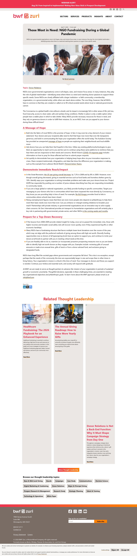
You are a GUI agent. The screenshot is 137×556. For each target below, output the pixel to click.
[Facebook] (30, 287)
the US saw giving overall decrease (57, 174)
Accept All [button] (125, 550)
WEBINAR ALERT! (68, 2)
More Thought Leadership (68, 470)
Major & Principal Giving (77, 486)
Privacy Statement (19, 534)
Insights (98, 16)
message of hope (55, 141)
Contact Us (17, 529)
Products (87, 16)
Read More (26, 357)
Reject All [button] (115, 550)
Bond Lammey (69, 79)
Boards (49, 481)
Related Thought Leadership (68, 298)
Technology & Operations (33, 496)
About (108, 16)
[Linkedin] (24, 287)
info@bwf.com (28, 277)
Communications (85, 481)
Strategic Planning (76, 491)
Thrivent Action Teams (73, 164)
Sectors (64, 16)
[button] (123, 9)
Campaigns (59, 481)
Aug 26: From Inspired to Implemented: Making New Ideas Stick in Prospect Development (68, 5)
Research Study (59, 491)
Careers (30, 534)
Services (75, 16)
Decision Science (102, 481)
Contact (118, 16)
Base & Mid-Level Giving (33, 481)
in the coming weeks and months (95, 211)
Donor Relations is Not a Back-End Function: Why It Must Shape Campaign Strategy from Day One (100, 432)
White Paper (51, 496)
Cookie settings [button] (105, 550)
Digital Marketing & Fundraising (36, 486)
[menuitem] (123, 9)
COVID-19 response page (93, 152)
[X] (27, 287)
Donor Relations (35, 87)
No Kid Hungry (81, 194)
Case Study (71, 481)
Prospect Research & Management (37, 491)
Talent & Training (93, 491)
